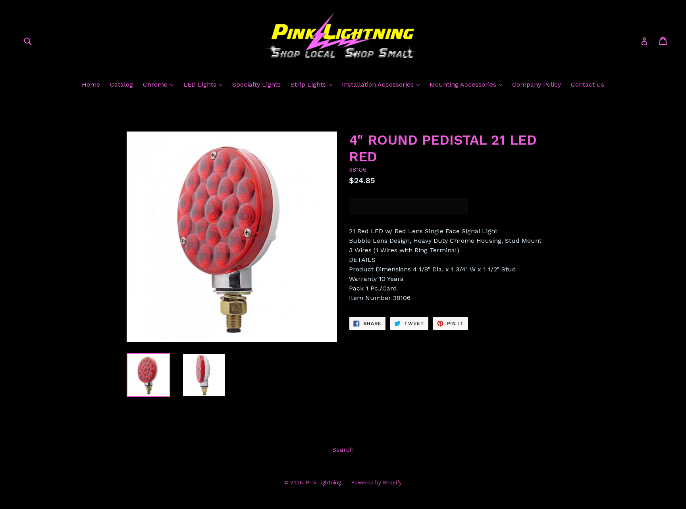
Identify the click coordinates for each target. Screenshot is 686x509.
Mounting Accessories (464, 84)
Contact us (587, 84)
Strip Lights (309, 84)
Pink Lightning (323, 483)
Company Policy (536, 84)
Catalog (121, 84)
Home (91, 84)
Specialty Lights (256, 84)
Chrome (156, 84)
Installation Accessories (379, 84)
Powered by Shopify (376, 483)
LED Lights (200, 84)
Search (343, 449)
